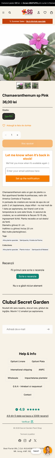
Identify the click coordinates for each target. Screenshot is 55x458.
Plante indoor (25, 250)
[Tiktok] (30, 440)
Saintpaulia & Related (40, 250)
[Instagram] (25, 440)
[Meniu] (3, 12)
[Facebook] (20, 440)
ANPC (42, 369)
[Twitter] (35, 440)
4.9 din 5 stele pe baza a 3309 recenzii (28, 415)
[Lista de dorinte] (45, 12)
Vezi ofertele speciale (36, 21)
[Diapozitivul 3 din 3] (35, 85)
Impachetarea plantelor (36, 378)
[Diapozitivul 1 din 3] (20, 85)
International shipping (21, 369)
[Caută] (9, 12)
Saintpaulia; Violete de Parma (31, 240)
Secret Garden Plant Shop (31, 428)
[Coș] (51, 12)
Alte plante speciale (10, 240)
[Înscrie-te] (48, 329)
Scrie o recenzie (27, 276)
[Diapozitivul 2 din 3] (27, 85)
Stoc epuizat (27, 143)
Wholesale (13, 378)
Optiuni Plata (38, 361)
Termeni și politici (27, 434)
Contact (27, 394)
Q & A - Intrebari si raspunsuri (27, 386)
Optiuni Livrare (18, 361)
